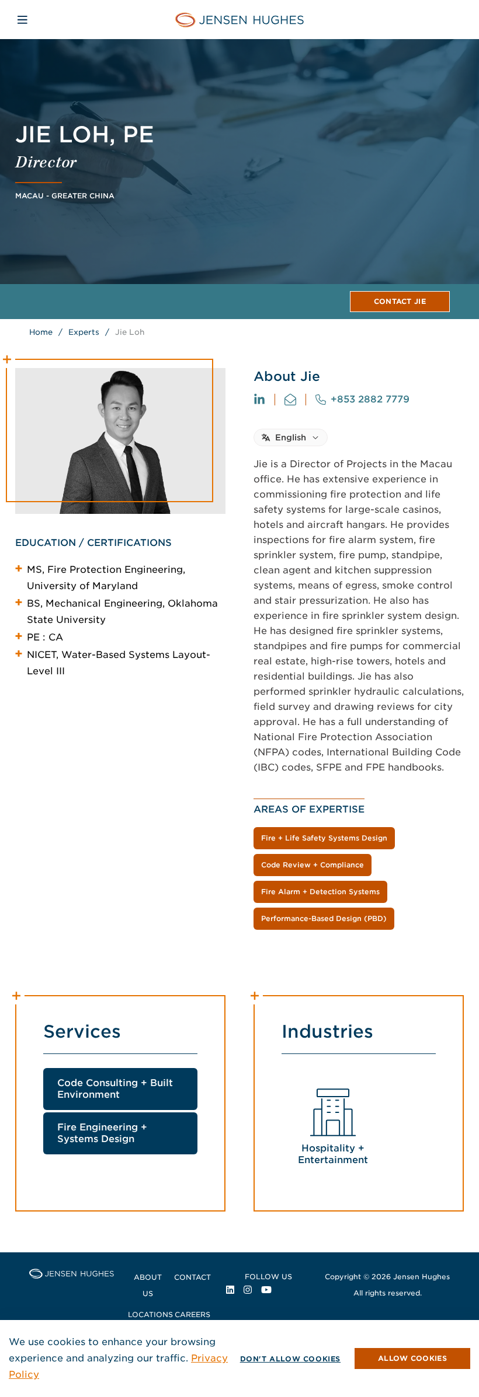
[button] (412, 1358)
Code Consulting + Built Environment (115, 1088)
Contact (192, 1277)
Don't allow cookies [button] (290, 1358)
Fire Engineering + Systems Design (102, 1133)
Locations (150, 1314)
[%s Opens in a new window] (259, 399)
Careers (192, 1314)
